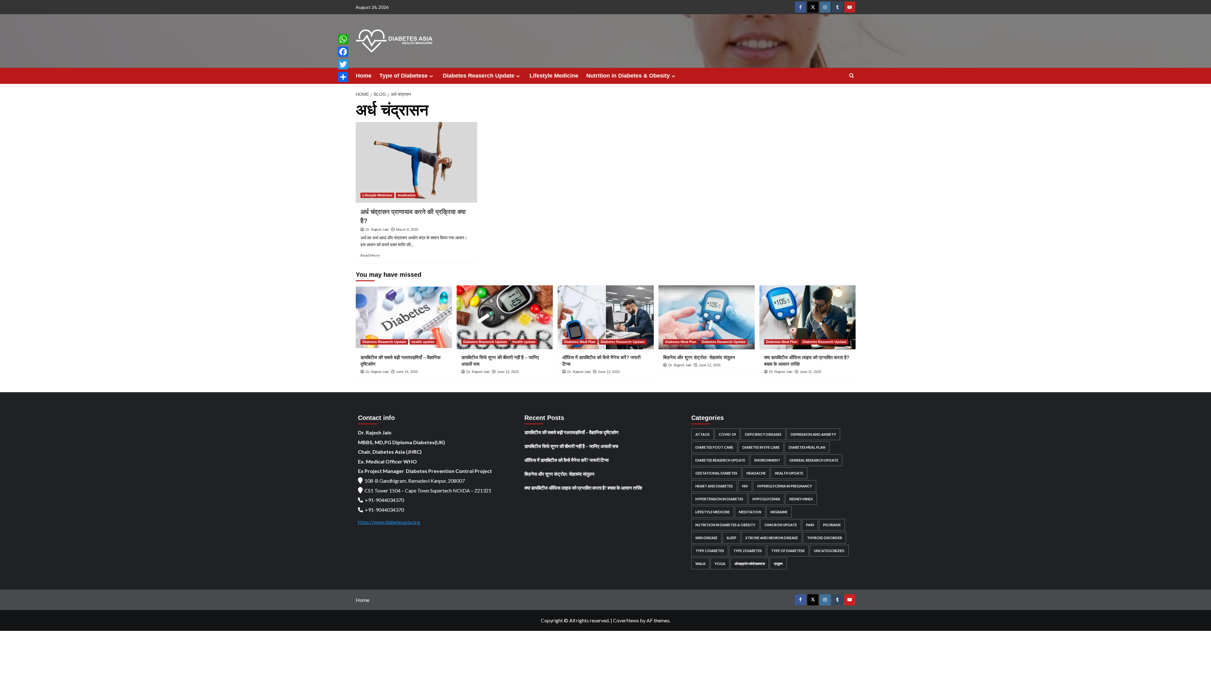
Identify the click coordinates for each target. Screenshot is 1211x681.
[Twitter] (343, 64)
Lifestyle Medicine (553, 76)
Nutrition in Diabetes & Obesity (628, 76)
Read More (370, 255)
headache (756, 473)
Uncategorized (829, 551)
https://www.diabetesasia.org (389, 522)
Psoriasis (832, 525)
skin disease (706, 538)
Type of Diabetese (403, 76)
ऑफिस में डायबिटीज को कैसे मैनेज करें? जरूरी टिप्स (566, 460)
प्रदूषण (778, 564)
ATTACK (702, 434)
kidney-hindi (801, 499)
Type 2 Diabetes (747, 551)
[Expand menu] (431, 76)
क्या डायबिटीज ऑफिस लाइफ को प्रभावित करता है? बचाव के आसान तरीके (583, 488)
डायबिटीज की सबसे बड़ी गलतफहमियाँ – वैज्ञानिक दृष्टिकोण (571, 432)
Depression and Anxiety (813, 434)
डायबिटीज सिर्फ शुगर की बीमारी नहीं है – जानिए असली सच (571, 446)
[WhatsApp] (343, 39)
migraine (778, 512)
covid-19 (727, 434)
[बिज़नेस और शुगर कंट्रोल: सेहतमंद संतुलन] (706, 317)
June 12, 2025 (609, 372)
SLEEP (731, 538)
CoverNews (626, 620)
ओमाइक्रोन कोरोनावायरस (749, 564)
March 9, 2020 (407, 229)
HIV (745, 486)
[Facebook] (343, 51)
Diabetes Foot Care (714, 447)
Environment (767, 460)
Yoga (720, 564)
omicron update (780, 525)
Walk (700, 564)
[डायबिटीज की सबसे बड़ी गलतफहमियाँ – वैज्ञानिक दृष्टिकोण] (404, 317)
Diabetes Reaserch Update (478, 76)
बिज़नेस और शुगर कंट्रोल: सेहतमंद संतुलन (699, 357)
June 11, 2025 (810, 372)
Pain (810, 525)
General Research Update (813, 460)
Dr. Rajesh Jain (377, 229)
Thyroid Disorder (824, 538)
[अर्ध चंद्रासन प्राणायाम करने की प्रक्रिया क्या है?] (416, 162)
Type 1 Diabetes (709, 551)
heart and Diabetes (714, 486)
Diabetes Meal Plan (579, 342)
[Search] (852, 75)
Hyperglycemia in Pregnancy (784, 486)
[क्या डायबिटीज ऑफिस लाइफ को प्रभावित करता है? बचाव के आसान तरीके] (807, 317)
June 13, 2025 (508, 372)
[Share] (343, 77)
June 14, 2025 (407, 372)
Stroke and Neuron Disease (772, 538)
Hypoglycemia (766, 499)
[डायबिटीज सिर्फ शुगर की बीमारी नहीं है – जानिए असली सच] (505, 317)
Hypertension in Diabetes (719, 499)
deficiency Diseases (763, 434)
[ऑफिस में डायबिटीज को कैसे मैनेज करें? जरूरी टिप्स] (606, 317)
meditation (407, 195)
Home (363, 76)
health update (423, 342)
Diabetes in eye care (761, 447)
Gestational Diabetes (716, 473)
